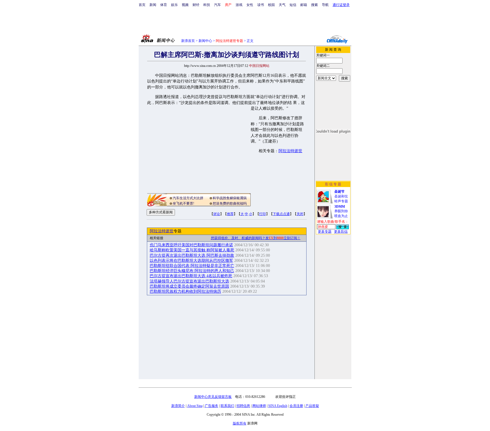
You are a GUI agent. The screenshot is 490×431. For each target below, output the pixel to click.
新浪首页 (188, 41)
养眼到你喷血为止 (341, 211)
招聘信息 (243, 406)
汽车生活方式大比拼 (188, 198)
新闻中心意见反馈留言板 (213, 397)
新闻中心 (205, 41)
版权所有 (239, 423)
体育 (163, 5)
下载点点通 (281, 214)
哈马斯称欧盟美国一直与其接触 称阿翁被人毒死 (192, 250)
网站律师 (259, 406)
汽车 (217, 5)
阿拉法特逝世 (290, 151)
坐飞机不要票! (183, 203)
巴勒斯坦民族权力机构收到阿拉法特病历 (185, 291)
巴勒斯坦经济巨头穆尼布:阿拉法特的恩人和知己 (192, 271)
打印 (262, 214)
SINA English (277, 406)
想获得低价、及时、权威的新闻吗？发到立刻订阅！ (256, 238)
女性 (249, 5)
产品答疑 (312, 406)
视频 (185, 5)
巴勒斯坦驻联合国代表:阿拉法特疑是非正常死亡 (192, 266)
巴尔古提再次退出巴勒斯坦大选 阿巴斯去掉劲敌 (192, 255)
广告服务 (211, 406)
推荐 (230, 214)
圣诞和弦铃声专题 (341, 196)
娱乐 (174, 5)
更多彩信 (341, 231)
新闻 (152, 5)
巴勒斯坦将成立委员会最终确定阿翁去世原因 (189, 286)
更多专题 (324, 231)
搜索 (314, 5)
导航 (325, 5)
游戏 (239, 5)
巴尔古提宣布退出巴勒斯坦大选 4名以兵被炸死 (191, 276)
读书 (260, 5)
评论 (216, 214)
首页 (142, 5)
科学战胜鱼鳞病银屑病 (230, 198)
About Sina (194, 406)
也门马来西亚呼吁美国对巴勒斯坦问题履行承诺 (191, 245)
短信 (293, 5)
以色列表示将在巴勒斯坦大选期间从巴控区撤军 (191, 260)
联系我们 (227, 406)
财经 (196, 5)
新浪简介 (178, 406)
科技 (206, 5)
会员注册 (296, 406)
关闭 (300, 214)
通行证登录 (341, 5)
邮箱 (303, 5)
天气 (282, 5)
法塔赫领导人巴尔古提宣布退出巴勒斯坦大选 (189, 281)
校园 (271, 5)
